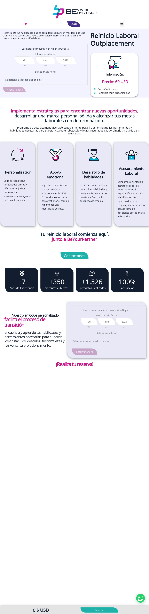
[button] (122, 24)
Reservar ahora (14, 89)
